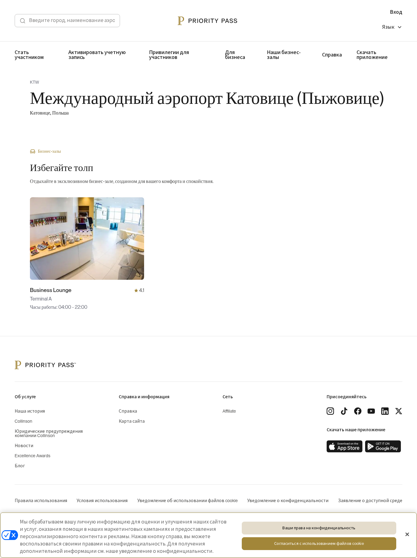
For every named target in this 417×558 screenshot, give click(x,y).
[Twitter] (398, 411)
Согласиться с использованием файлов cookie (319, 544)
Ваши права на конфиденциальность (318, 528)
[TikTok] (344, 411)
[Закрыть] (407, 534)
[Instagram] (330, 411)
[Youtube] (371, 411)
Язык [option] (388, 27)
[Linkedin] (385, 411)
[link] (345, 446)
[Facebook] (357, 411)
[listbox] (392, 27)
